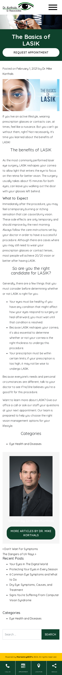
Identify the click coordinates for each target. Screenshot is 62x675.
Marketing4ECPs (25, 657)
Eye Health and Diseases (25, 444)
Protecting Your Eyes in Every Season (33, 569)
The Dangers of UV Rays (19, 554)
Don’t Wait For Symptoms (21, 549)
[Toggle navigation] (52, 7)
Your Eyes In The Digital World (28, 564)
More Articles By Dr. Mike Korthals (31, 533)
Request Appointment (31, 52)
